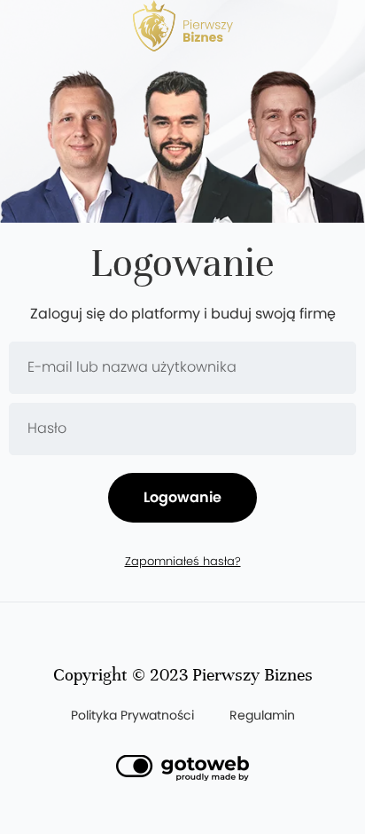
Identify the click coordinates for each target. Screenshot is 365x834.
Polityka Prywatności (132, 715)
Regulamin (262, 715)
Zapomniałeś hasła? (183, 562)
